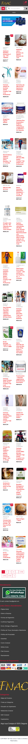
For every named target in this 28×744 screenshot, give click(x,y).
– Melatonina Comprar (6, 710)
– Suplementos (4, 719)
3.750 (4, 576)
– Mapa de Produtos (6, 698)
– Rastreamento (4, 655)
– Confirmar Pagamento (7, 622)
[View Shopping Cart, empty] (24, 3)
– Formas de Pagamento (7, 617)
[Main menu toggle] (3, 8)
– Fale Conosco (4, 651)
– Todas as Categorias (6, 702)
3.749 (21, 572)
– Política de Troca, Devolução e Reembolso (13, 630)
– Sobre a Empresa (5, 613)
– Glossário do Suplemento (8, 706)
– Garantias (3, 638)
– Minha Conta (4, 647)
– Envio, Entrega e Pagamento (9, 626)
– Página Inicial (4, 609)
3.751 (9, 576)
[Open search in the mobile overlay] (15, 8)
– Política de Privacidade (7, 634)
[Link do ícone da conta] (26, 8)
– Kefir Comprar (4, 715)
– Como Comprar (5, 643)
